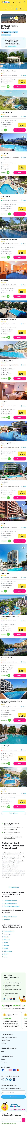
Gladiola (3, 523)
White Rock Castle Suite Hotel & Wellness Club (11, 701)
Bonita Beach (5, 196)
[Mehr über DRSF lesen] (13, 999)
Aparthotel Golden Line (8, 319)
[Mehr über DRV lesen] (4, 999)
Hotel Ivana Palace (7, 360)
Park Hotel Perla (6, 112)
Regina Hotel (5, 573)
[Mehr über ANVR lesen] (10, 999)
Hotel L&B (4, 482)
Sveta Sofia (4, 280)
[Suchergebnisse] (13, 2)
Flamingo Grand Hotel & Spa (10, 616)
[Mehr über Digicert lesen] (7, 999)
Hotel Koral (4, 153)
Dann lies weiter (12, 46)
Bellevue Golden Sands (8, 71)
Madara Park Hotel (7, 657)
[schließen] (24, 1114)
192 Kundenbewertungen (18, 1008)
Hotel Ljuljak (5, 745)
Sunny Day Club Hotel (8, 443)
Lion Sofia (4, 401)
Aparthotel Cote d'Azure (9, 239)
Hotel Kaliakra (5, 789)
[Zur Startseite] (5, 2)
